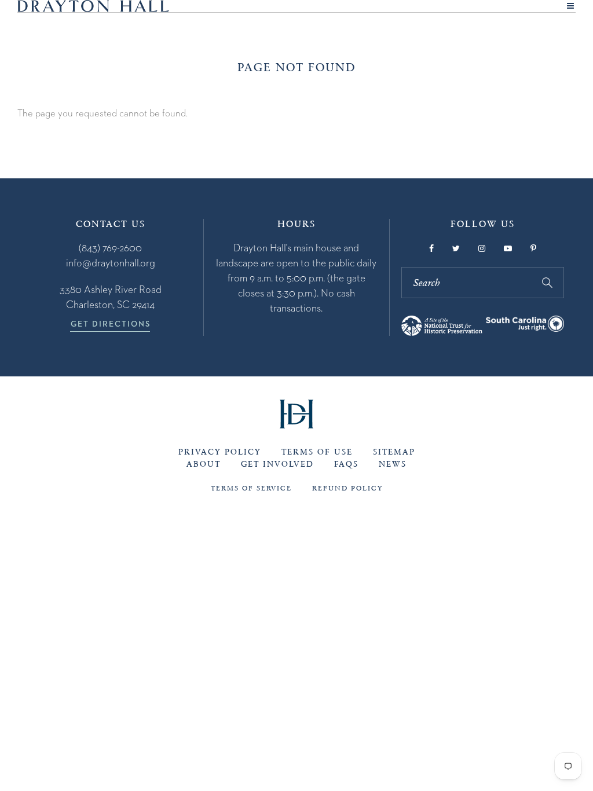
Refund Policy (347, 488)
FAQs (346, 464)
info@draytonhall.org (110, 262)
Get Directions (111, 323)
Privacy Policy (219, 452)
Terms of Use (317, 452)
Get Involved (277, 464)
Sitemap (394, 452)
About (203, 464)
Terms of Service (251, 488)
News (393, 464)
